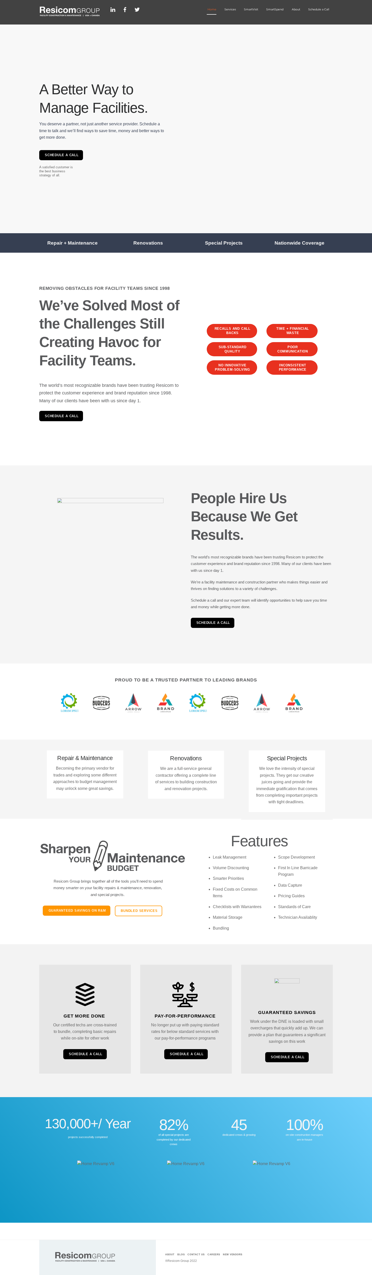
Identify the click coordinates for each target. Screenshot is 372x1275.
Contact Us (196, 1254)
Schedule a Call (318, 9)
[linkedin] (113, 9)
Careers (214, 1254)
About (296, 9)
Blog (181, 1254)
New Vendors (232, 1254)
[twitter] (137, 9)
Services (230, 9)
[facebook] (125, 9)
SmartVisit (251, 9)
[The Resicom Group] (69, 15)
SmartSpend (274, 9)
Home (212, 9)
